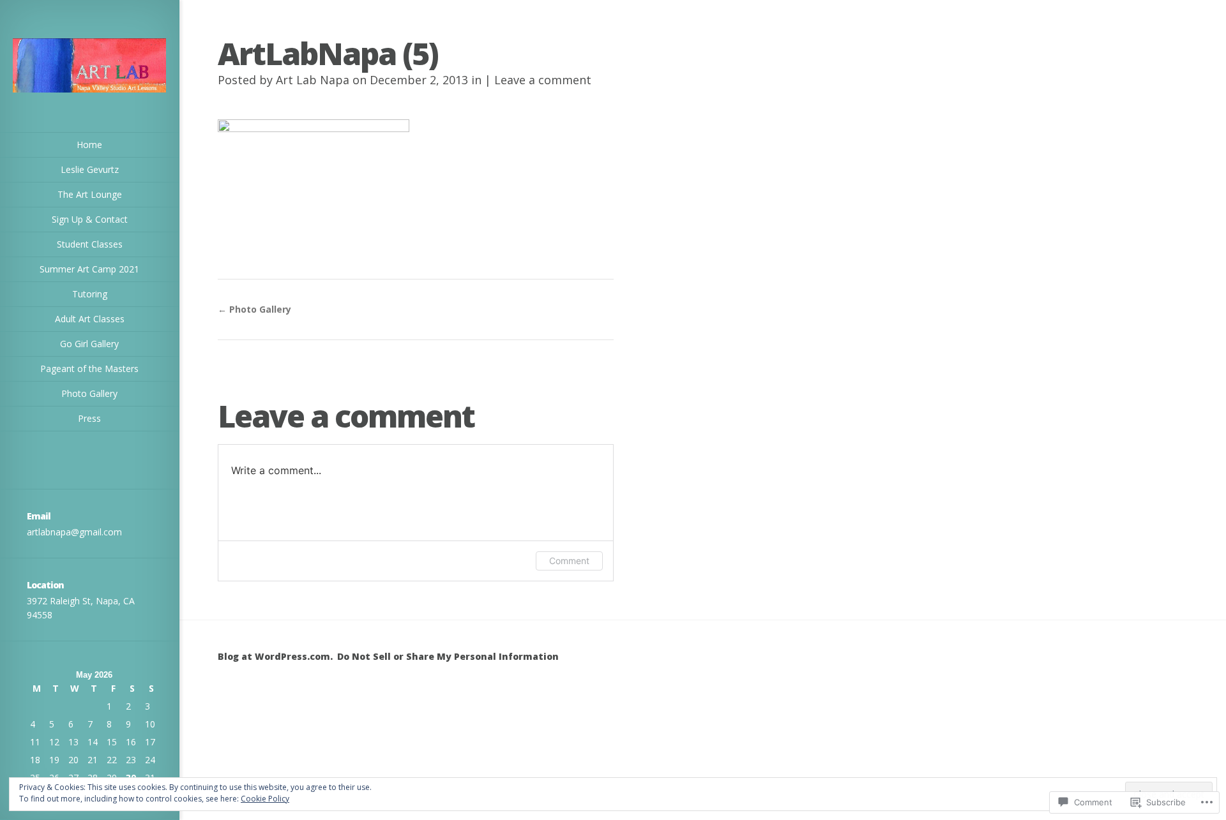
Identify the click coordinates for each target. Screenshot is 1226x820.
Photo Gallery (254, 309)
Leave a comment (542, 79)
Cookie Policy (265, 798)
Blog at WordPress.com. (275, 656)
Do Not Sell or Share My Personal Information (448, 656)
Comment (569, 560)
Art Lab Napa (312, 79)
